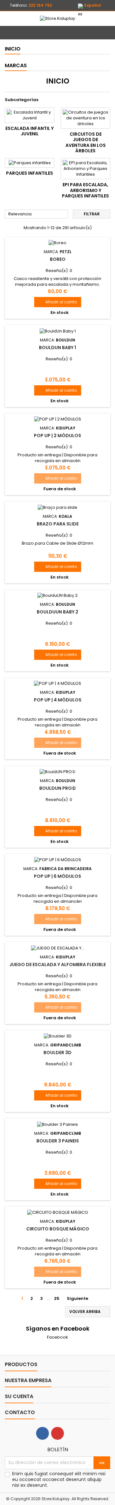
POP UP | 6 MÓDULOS (57, 876)
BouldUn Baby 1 (57, 347)
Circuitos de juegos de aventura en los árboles (85, 142)
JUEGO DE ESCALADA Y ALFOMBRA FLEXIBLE (57, 964)
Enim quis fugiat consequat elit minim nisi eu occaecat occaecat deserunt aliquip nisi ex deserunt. (58, 1479)
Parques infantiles (29, 173)
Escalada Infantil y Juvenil (29, 131)
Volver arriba (88, 1312)
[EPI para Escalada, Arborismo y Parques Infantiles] (85, 168)
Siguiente (80, 1298)
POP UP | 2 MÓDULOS (57, 435)
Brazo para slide (58, 524)
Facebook (57, 1337)
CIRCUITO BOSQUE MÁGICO (57, 1229)
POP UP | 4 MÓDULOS (57, 700)
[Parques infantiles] (29, 163)
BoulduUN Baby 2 (57, 612)
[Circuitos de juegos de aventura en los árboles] (85, 118)
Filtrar (92, 214)
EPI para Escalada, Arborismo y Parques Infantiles (85, 190)
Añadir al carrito (57, 302)
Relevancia (36, 214)
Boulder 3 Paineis (57, 1141)
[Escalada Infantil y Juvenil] (29, 115)
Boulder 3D (57, 1052)
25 (56, 1298)
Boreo (57, 259)
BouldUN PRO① (57, 788)
